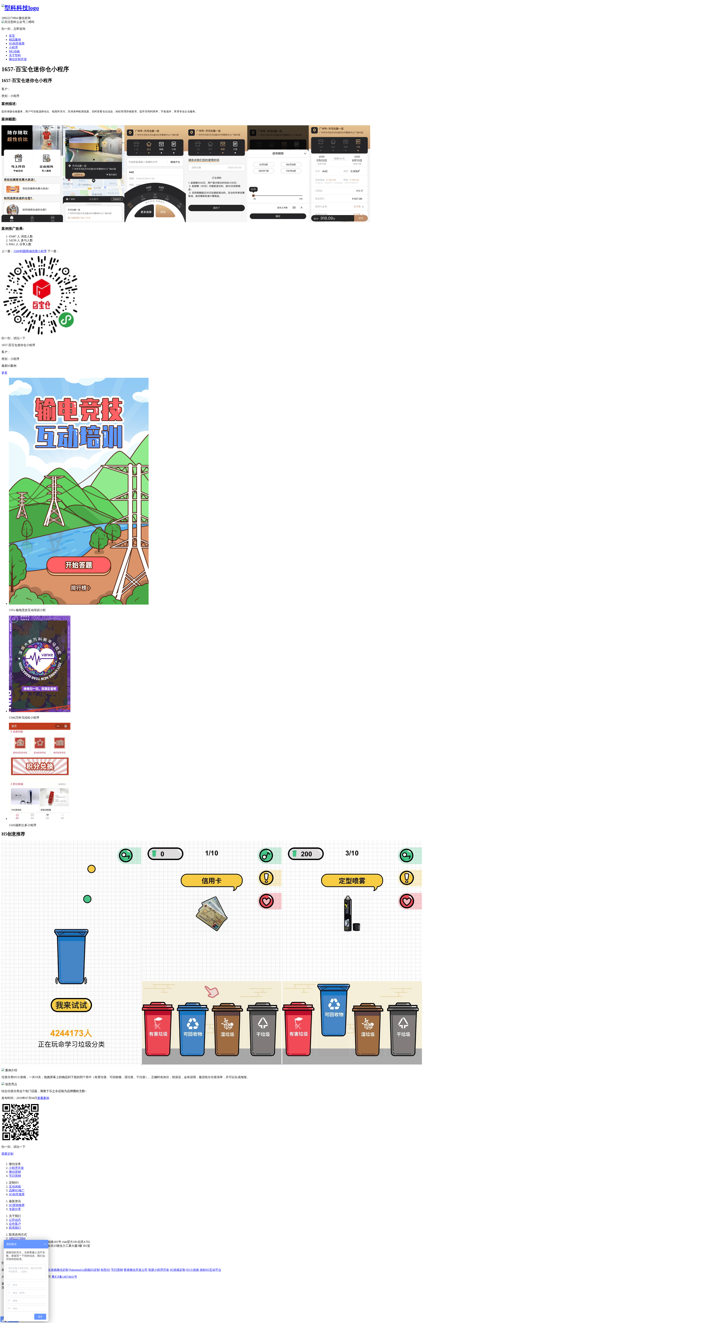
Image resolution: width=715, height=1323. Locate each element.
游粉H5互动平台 (210, 1269)
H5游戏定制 (177, 1269)
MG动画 (14, 51)
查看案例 (43, 1098)
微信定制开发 (18, 59)
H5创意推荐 (17, 43)
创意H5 (105, 1269)
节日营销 (15, 1175)
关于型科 (15, 55)
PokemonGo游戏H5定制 (84, 1269)
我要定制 (7, 1153)
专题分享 (15, 1209)
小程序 (13, 47)
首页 (12, 35)
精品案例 (15, 39)
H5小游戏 (192, 1269)
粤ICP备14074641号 (64, 1276)
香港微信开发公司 (135, 1269)
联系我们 (15, 1227)
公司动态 (15, 1219)
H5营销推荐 (17, 1205)
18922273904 (17, 1238)
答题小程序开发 (158, 1269)
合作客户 (15, 1223)
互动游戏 (15, 1186)
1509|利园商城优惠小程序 (30, 251)
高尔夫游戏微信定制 (55, 1269)
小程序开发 (16, 1167)
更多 (4, 372)
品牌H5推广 (17, 1190)
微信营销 (15, 1171)
